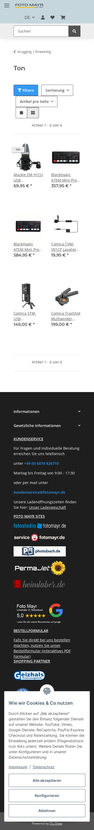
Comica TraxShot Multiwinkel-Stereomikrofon (65, 316)
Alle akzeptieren (47, 780)
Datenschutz (44, 767)
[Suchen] (74, 31)
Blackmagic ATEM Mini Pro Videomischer (64, 177)
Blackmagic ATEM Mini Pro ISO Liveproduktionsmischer (28, 246)
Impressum (18, 767)
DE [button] (27, 17)
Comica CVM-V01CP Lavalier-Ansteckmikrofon (65, 246)
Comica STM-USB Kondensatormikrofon (28, 316)
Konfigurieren (47, 795)
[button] (43, 17)
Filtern (27, 90)
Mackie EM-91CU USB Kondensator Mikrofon (28, 177)
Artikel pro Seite (34, 101)
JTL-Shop (56, 823)
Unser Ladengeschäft (47, 507)
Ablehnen (47, 810)
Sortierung (54, 90)
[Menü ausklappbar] (6, 3)
